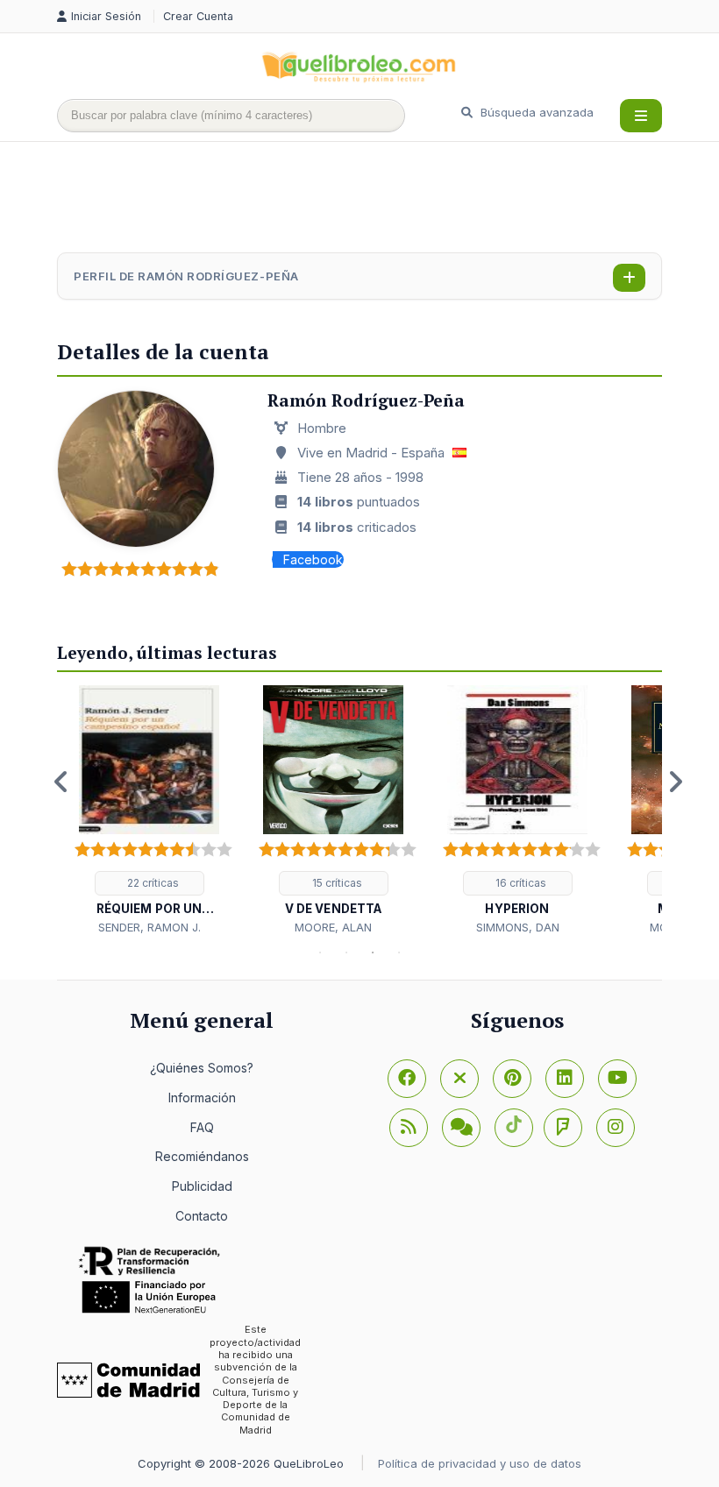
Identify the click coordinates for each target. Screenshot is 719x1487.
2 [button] (346, 952)
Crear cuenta (198, 16)
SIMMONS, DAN (517, 927)
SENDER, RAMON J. (149, 927)
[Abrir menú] (641, 115)
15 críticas (336, 882)
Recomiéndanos (202, 1156)
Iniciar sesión (108, 16)
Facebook (313, 559)
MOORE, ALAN (333, 927)
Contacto (201, 1215)
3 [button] (372, 952)
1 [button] (320, 952)
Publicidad (202, 1186)
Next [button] (675, 781)
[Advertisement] (376, 198)
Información (202, 1097)
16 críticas (519, 882)
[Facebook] (407, 1078)
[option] (149, 811)
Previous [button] (61, 781)
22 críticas (152, 882)
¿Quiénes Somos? (201, 1067)
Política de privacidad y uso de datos (479, 1463)
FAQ (202, 1127)
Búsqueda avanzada (535, 112)
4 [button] (399, 952)
